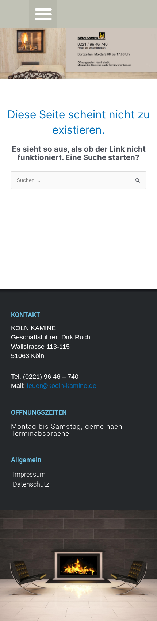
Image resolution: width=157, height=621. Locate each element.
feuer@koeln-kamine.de (61, 385)
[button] (43, 14)
